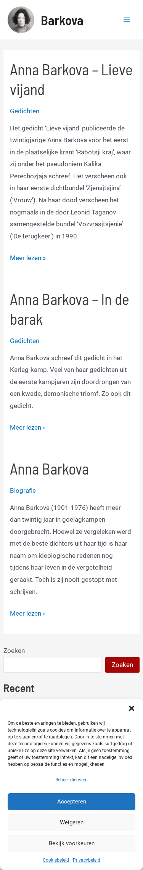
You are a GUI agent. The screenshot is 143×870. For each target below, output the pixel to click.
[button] (131, 708)
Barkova (62, 20)
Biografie (23, 490)
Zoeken (14, 650)
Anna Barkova (49, 468)
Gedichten (24, 111)
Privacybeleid (86, 860)
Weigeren (72, 822)
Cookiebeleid (56, 860)
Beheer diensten (71, 780)
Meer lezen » (28, 259)
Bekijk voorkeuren (72, 843)
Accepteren (71, 801)
